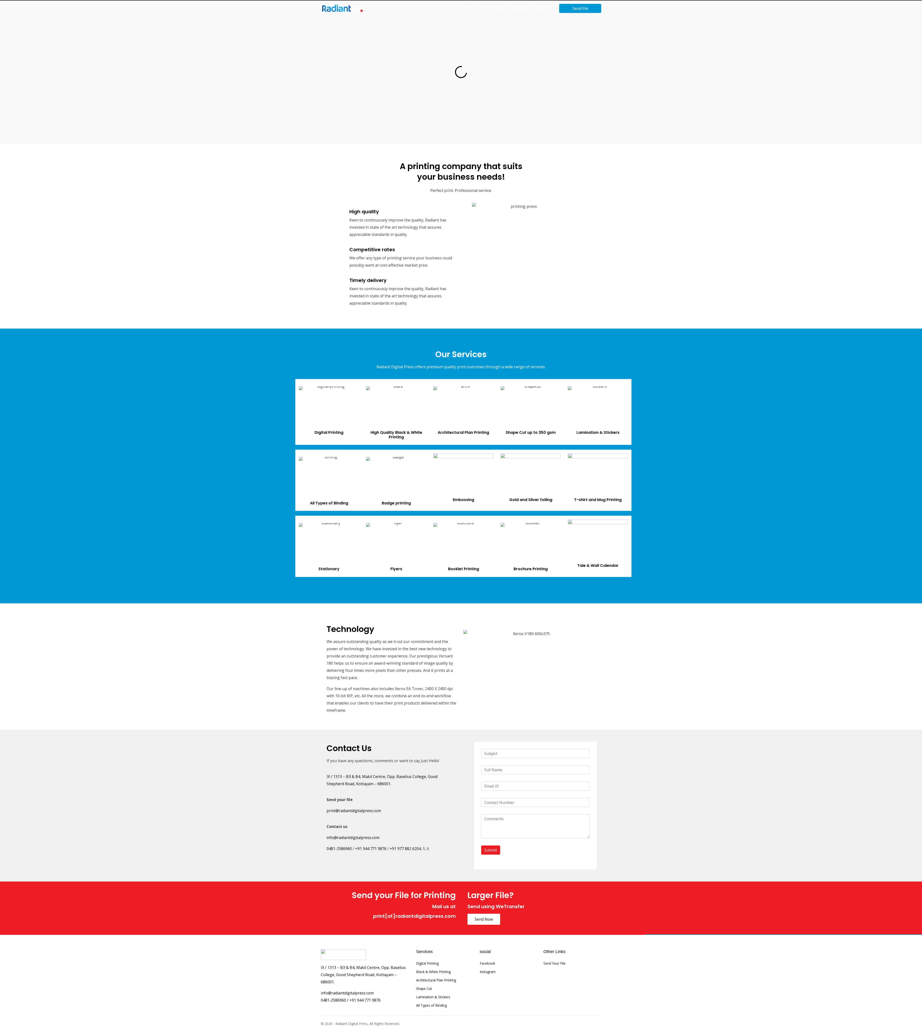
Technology (522, 8)
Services (499, 8)
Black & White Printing (433, 971)
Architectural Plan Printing (436, 980)
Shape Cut (424, 988)
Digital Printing (427, 963)
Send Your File (554, 963)
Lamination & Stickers (433, 997)
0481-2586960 (339, 848)
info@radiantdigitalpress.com (353, 837)
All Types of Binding (431, 1005)
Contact (544, 8)
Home (466, 8)
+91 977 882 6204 (405, 848)
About (481, 8)
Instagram (488, 971)
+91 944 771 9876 (370, 848)
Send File (580, 8)
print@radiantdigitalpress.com (354, 810)
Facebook (487, 963)
